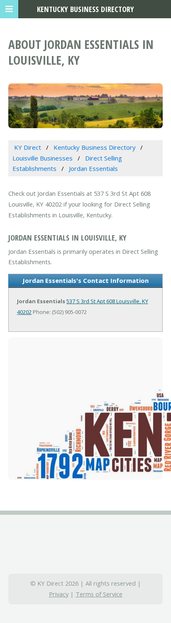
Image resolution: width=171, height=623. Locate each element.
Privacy (58, 594)
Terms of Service (99, 594)
